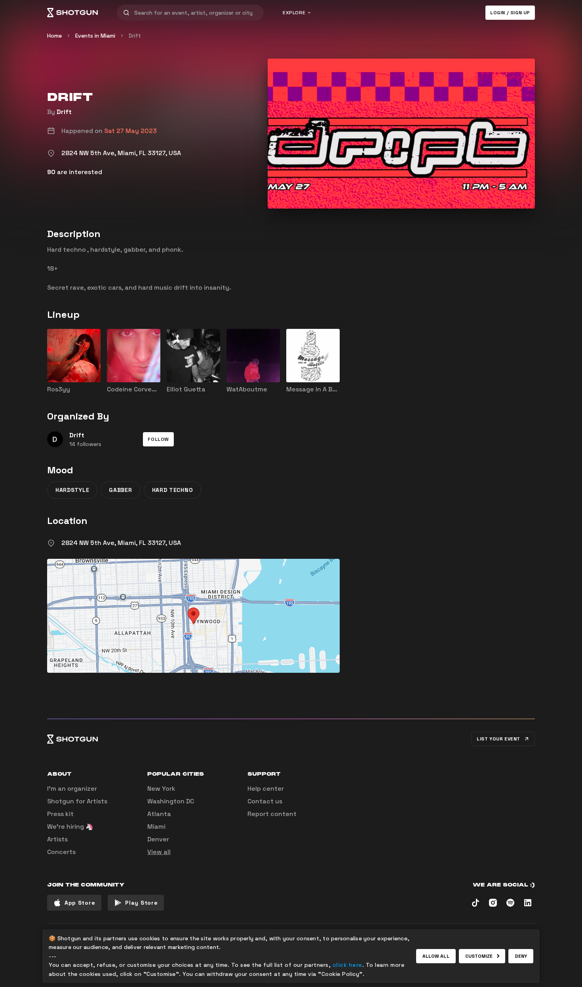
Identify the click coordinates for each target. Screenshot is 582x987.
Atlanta (159, 814)
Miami (156, 826)
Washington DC (170, 801)
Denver (158, 839)
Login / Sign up (510, 12)
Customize (479, 956)
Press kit (60, 814)
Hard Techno (172, 489)
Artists (57, 839)
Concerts (61, 852)
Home (54, 35)
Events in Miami (95, 35)
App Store (80, 902)
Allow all (435, 956)
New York (161, 788)
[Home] (72, 12)
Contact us (264, 801)
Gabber (120, 489)
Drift (64, 112)
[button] (158, 439)
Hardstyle (72, 489)
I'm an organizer (72, 788)
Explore (294, 12)
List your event (498, 739)
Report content (272, 814)
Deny (521, 956)
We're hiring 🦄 (70, 826)
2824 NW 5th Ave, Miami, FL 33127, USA (121, 543)
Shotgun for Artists (77, 801)
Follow (158, 439)
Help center (265, 788)
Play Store (141, 902)
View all (159, 852)
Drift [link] (135, 35)
